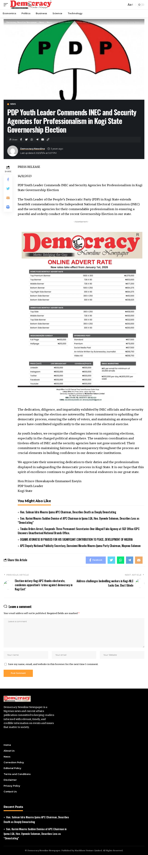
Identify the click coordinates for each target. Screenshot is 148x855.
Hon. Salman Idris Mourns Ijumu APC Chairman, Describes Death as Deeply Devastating (68, 512)
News (13, 104)
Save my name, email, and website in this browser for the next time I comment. (53, 664)
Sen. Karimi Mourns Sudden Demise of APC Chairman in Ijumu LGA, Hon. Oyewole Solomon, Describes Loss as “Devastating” (78, 520)
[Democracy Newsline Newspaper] (31, 4)
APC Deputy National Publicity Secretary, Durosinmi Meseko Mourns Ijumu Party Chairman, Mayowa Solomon (80, 546)
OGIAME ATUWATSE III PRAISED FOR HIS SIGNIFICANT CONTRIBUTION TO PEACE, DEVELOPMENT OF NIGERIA (76, 539)
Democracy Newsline (32, 148)
